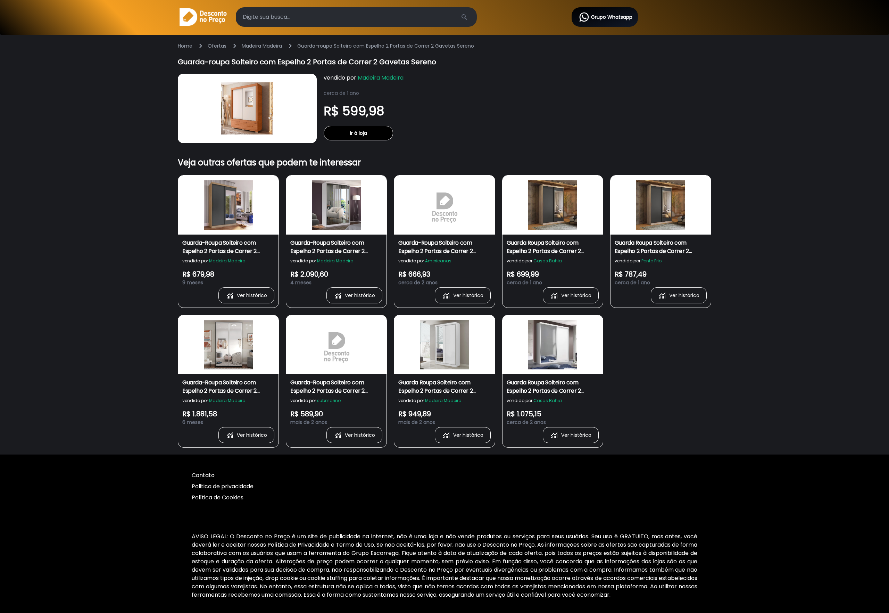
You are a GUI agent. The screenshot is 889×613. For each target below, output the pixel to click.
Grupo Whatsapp (611, 17)
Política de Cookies (217, 497)
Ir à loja (358, 133)
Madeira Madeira (262, 45)
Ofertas (217, 45)
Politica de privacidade (223, 486)
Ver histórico (252, 295)
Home (185, 45)
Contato (203, 475)
